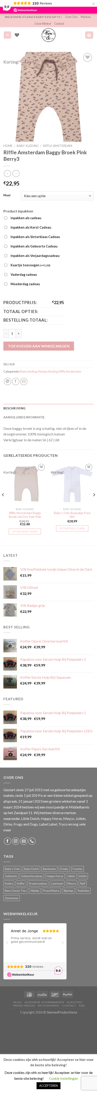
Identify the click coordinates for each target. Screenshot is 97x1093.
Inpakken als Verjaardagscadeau (35, 256)
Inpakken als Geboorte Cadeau (34, 246)
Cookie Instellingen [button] (63, 1078)
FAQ (82, 1005)
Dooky (64, 869)
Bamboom (49, 869)
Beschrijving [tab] (14, 408)
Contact (59, 23)
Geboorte (11, 876)
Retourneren (48, 1005)
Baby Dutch (31, 869)
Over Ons (71, 17)
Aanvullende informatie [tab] (24, 417)
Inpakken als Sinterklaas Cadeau (35, 237)
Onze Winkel (43, 23)
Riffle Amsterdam (57, 146)
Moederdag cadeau (25, 284)
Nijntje (35, 890)
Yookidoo (83, 890)
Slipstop (68, 890)
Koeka (9, 883)
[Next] (94, 503)
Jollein (71, 876)
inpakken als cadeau (26, 218)
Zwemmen (11, 898)
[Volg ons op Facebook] (7, 841)
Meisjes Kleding (48, 371)
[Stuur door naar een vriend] (24, 381)
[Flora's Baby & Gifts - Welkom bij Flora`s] (48, 35)
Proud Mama (51, 890)
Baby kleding (28, 146)
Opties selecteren (25, 531)
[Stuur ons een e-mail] (24, 841)
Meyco (71, 883)
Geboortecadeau (32, 876)
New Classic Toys (16, 890)
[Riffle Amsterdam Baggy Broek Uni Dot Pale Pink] (24, 484)
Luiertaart (57, 883)
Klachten (74, 1002)
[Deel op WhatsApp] (7, 381)
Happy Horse (55, 876)
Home (7, 146)
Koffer (21, 883)
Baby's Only (12, 869)
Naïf (82, 883)
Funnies (78, 869)
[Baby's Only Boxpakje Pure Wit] (72, 484)
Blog (18, 1002)
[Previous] (3, 503)
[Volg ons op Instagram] (15, 841)
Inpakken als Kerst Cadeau (31, 227)
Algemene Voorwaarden (44, 1002)
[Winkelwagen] (89, 35)
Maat (7, 195)
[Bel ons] (32, 841)
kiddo (83, 876)
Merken (86, 17)
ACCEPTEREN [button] (48, 1085)
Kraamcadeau (38, 883)
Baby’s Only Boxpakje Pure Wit (72, 515)
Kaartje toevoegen (30, 265)
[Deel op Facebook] (15, 381)
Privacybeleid (24, 1005)
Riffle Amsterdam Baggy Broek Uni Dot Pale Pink (25, 515)
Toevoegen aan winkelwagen (38, 346)
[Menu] (7, 35)
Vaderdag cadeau (24, 274)
